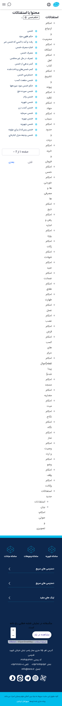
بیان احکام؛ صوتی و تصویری (41, 518)
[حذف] (26, 17)
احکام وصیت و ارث (48, 448)
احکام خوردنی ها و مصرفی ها (48, 188)
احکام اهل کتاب (49, 60)
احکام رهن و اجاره (48, 220)
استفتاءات (39, 502)
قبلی (30, 162)
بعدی (11, 162)
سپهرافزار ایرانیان (23, 701)
